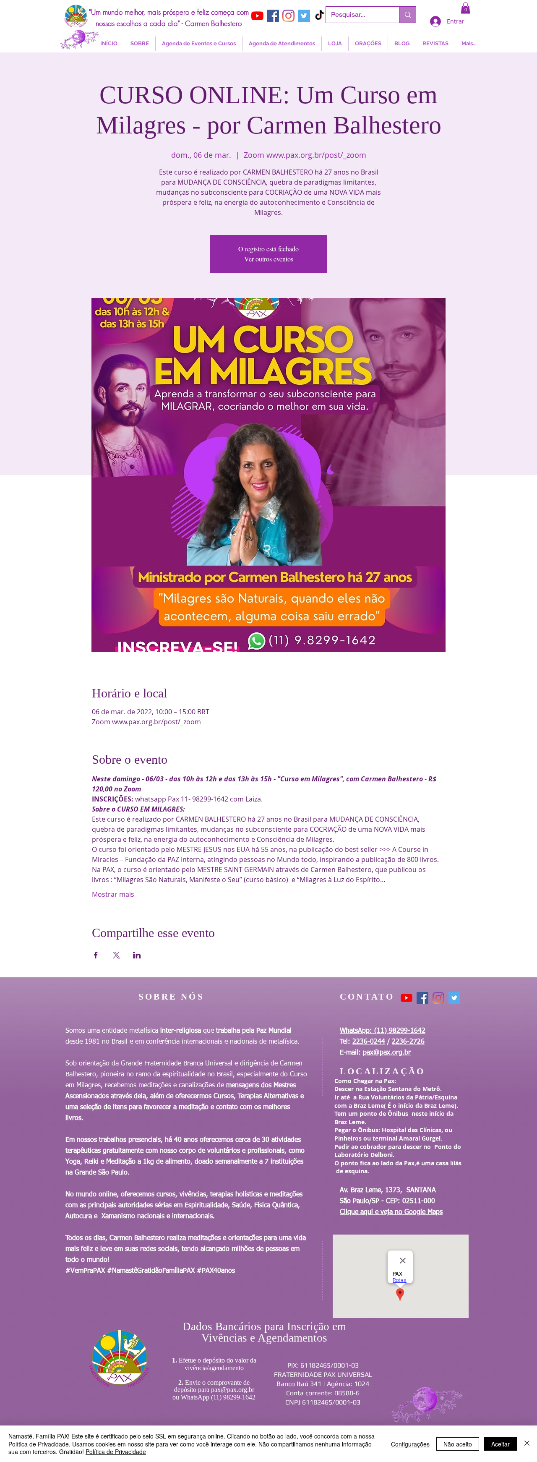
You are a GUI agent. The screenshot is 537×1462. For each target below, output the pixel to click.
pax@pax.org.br (387, 1053)
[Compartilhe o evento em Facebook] (96, 955)
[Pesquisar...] (407, 15)
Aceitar (500, 1444)
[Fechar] (527, 1443)
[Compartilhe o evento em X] (116, 955)
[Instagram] (288, 16)
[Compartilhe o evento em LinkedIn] (137, 955)
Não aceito (457, 1444)
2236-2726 (408, 1042)
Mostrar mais (113, 894)
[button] (465, 7)
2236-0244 (368, 1042)
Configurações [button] (410, 1444)
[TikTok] (319, 16)
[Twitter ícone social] (304, 16)
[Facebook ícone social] (273, 16)
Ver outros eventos (268, 258)
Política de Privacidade (116, 1451)
